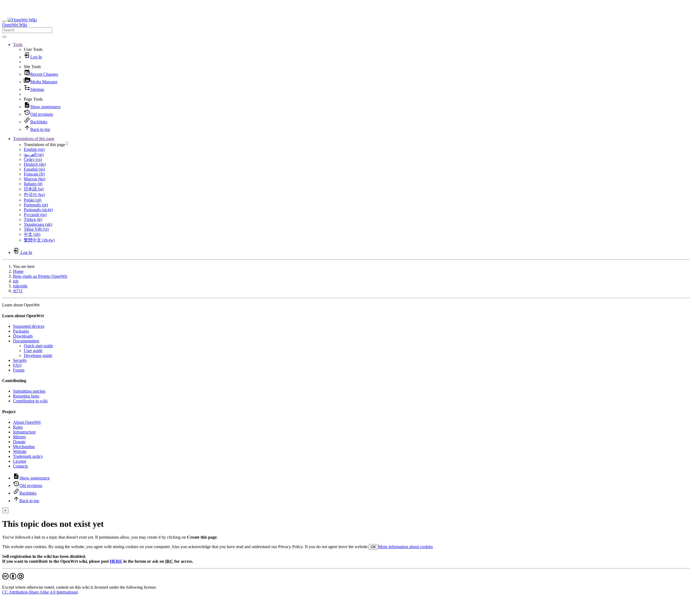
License (19, 461)
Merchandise (24, 446)
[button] (17, 44)
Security (20, 360)
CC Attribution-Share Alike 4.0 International (40, 592)
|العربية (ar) (34, 154)
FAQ (17, 365)
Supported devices (28, 326)
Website (19, 451)
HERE (116, 561)
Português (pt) (36, 205)
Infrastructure (24, 432)
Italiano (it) (33, 183)
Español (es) (34, 169)
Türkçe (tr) (33, 219)
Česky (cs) (33, 159)
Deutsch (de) (35, 164)
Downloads (23, 336)
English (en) (34, 149)
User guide (33, 350)
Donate (19, 441)
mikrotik (20, 286)
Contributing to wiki (30, 401)
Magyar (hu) (34, 179)
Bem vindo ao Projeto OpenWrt (40, 276)
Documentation (26, 341)
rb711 (18, 291)
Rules (18, 427)
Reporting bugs (26, 396)
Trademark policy (28, 456)
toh (15, 281)
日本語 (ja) (34, 189)
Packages (21, 331)
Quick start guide (38, 345)
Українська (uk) (38, 224)
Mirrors (19, 437)
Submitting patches (29, 391)
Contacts (20, 466)
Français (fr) (34, 174)
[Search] (4, 37)
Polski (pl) (32, 200)
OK (373, 547)
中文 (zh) (32, 234)
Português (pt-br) (38, 209)
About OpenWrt (27, 422)
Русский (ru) (35, 214)
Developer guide (38, 355)
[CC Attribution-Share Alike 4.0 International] (13, 578)
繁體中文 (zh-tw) (39, 240)
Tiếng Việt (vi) (36, 229)
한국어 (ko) (34, 194)
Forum (18, 370)
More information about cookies (405, 546)
